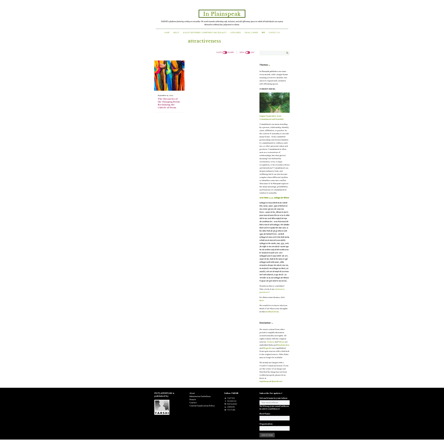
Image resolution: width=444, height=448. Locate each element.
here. (261, 300)
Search (287, 53)
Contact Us (274, 33)
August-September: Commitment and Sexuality (204, 33)
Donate (192, 399)
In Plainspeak (222, 14)
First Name (264, 413)
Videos (281, 342)
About (176, 33)
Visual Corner (251, 33)
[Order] (247, 52)
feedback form (272, 312)
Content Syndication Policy (202, 406)
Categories (235, 33)
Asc (253, 52)
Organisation (266, 424)
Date (219, 52)
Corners (270, 342)
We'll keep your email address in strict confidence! (274, 407)
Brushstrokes (283, 345)
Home (167, 33)
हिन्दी (263, 33)
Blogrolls (267, 348)
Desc (242, 52)
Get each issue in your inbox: (273, 398)
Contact (193, 402)
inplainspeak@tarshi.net (270, 381)
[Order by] (225, 52)
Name (231, 52)
